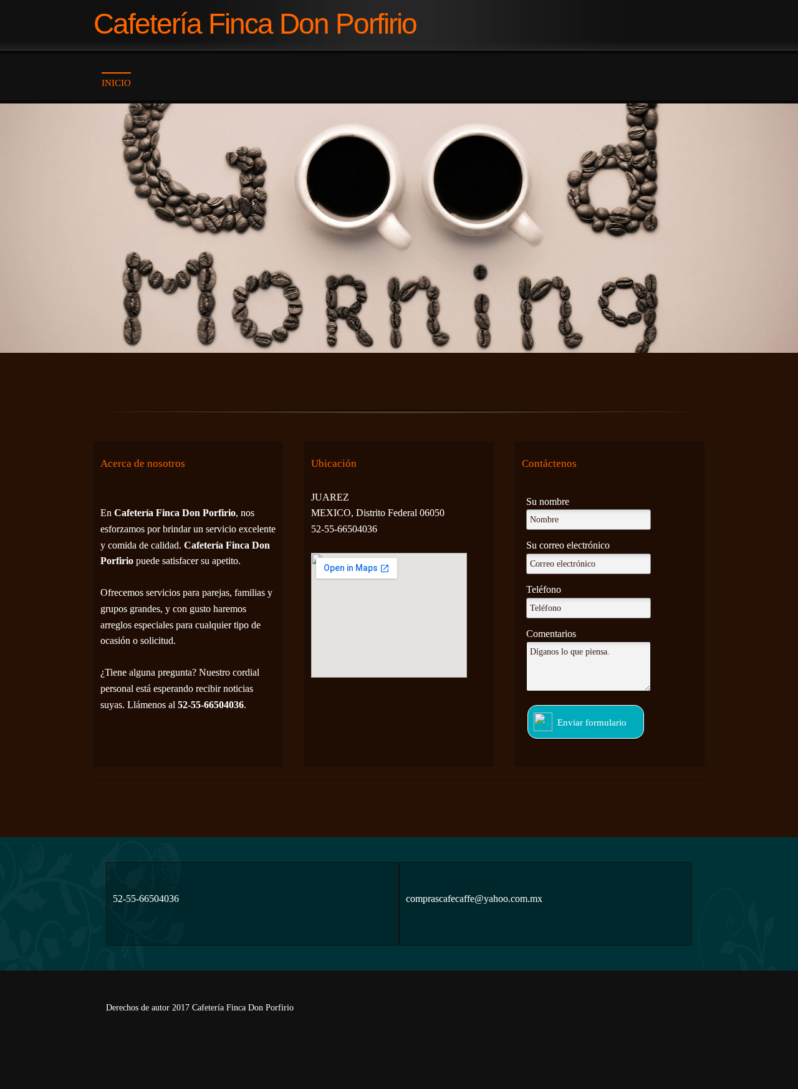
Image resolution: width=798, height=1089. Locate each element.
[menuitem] (116, 83)
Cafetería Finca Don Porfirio (255, 24)
